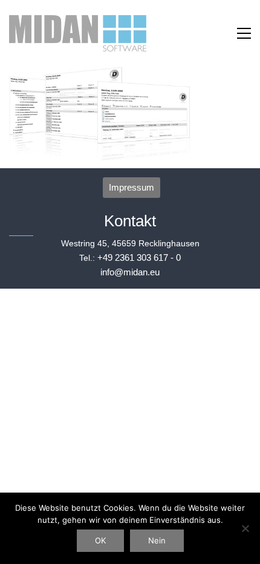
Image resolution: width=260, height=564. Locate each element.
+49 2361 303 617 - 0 (139, 257)
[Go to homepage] (77, 33)
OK (100, 540)
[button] (244, 33)
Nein (157, 540)
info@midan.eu (130, 272)
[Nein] (245, 528)
